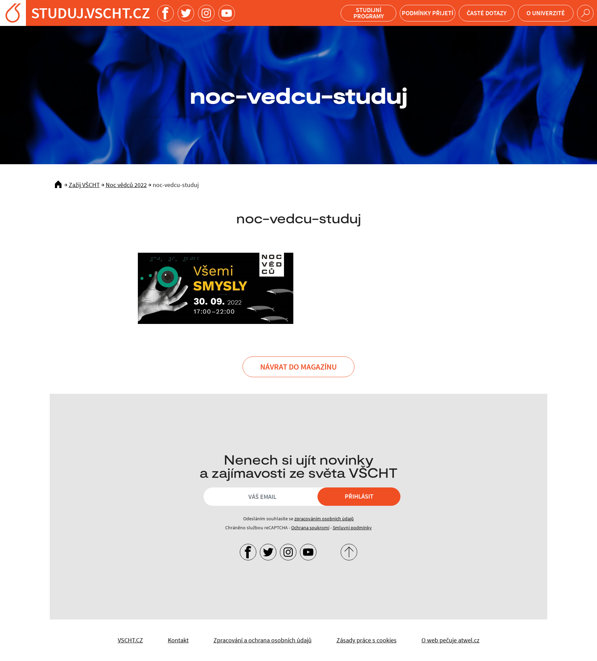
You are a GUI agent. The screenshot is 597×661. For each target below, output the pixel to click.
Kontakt (178, 640)
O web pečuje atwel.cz (450, 640)
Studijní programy (368, 13)
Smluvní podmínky (352, 527)
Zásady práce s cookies (367, 640)
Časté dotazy (486, 13)
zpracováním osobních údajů (324, 518)
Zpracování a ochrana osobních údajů (263, 640)
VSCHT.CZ (130, 640)
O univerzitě (546, 13)
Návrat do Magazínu (298, 367)
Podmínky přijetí (427, 13)
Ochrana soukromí (310, 527)
